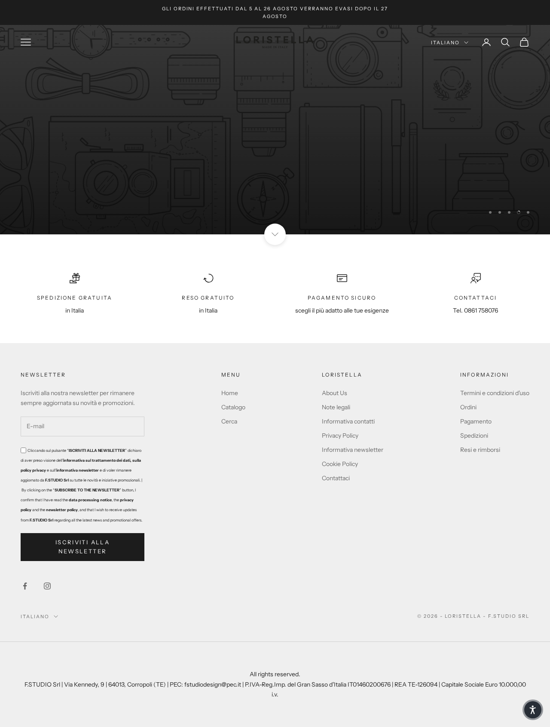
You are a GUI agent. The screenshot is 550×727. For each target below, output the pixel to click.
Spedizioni (474, 435)
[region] (275, 129)
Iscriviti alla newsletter (82, 547)
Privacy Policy (340, 435)
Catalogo (233, 407)
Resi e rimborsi (480, 450)
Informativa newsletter (352, 450)
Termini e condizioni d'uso (494, 393)
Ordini (468, 407)
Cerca (229, 421)
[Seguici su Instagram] (47, 586)
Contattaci (336, 478)
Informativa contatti (348, 421)
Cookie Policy (340, 464)
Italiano (445, 43)
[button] (532, 709)
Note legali (336, 407)
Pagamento (476, 421)
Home (229, 393)
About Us (334, 393)
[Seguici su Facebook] (25, 586)
